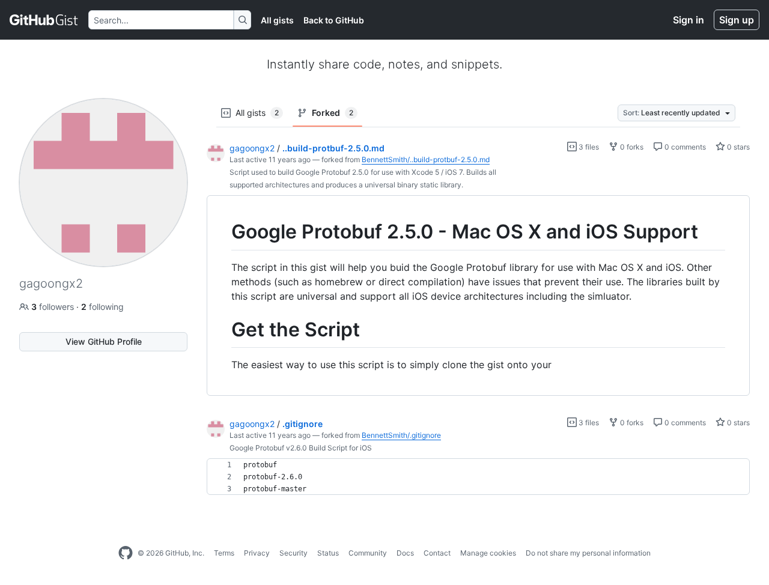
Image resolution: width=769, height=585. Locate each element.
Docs (405, 552)
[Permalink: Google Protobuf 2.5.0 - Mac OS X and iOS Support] (222, 231)
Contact (437, 552)
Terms (224, 552)
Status (328, 552)
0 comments (684, 146)
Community (367, 552)
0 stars (737, 146)
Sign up (736, 20)
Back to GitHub (333, 20)
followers (53, 307)
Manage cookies (488, 552)
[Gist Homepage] (44, 20)
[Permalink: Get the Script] (222, 329)
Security (293, 552)
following (102, 307)
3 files (588, 146)
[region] (478, 296)
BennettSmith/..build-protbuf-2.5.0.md (426, 159)
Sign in (688, 20)
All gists (277, 20)
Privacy (257, 552)
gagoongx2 (252, 148)
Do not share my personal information (588, 552)
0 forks (630, 146)
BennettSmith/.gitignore (401, 435)
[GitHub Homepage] (125, 553)
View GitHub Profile (103, 341)
